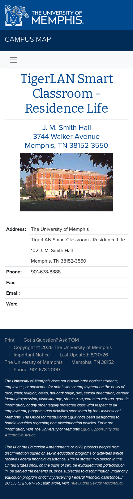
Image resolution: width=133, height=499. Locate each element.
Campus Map (28, 39)
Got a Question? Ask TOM (51, 340)
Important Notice (32, 355)
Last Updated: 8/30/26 (84, 355)
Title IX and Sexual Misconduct (96, 483)
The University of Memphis (33, 362)
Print (10, 340)
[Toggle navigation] (13, 60)
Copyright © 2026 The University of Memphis (63, 347)
